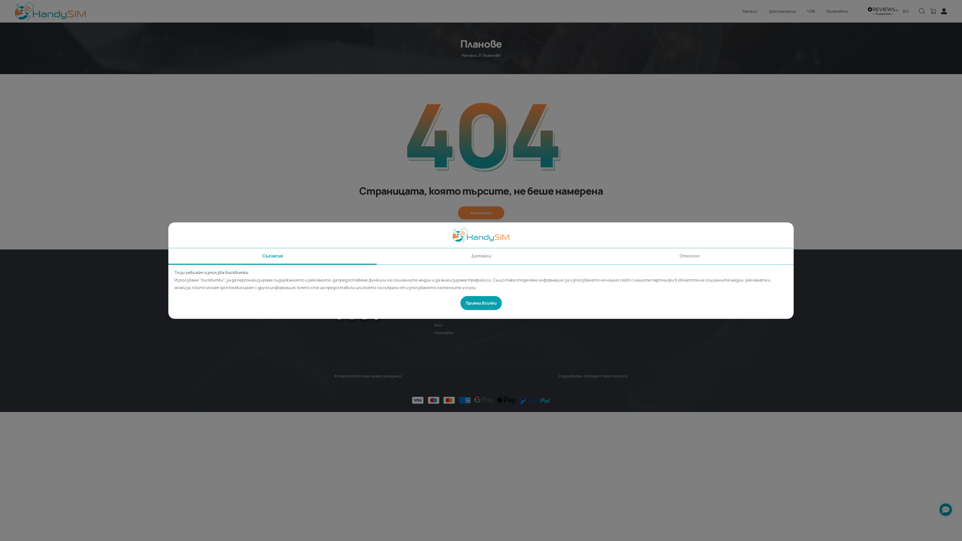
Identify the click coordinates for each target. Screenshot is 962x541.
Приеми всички (481, 303)
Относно (689, 256)
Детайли (481, 256)
